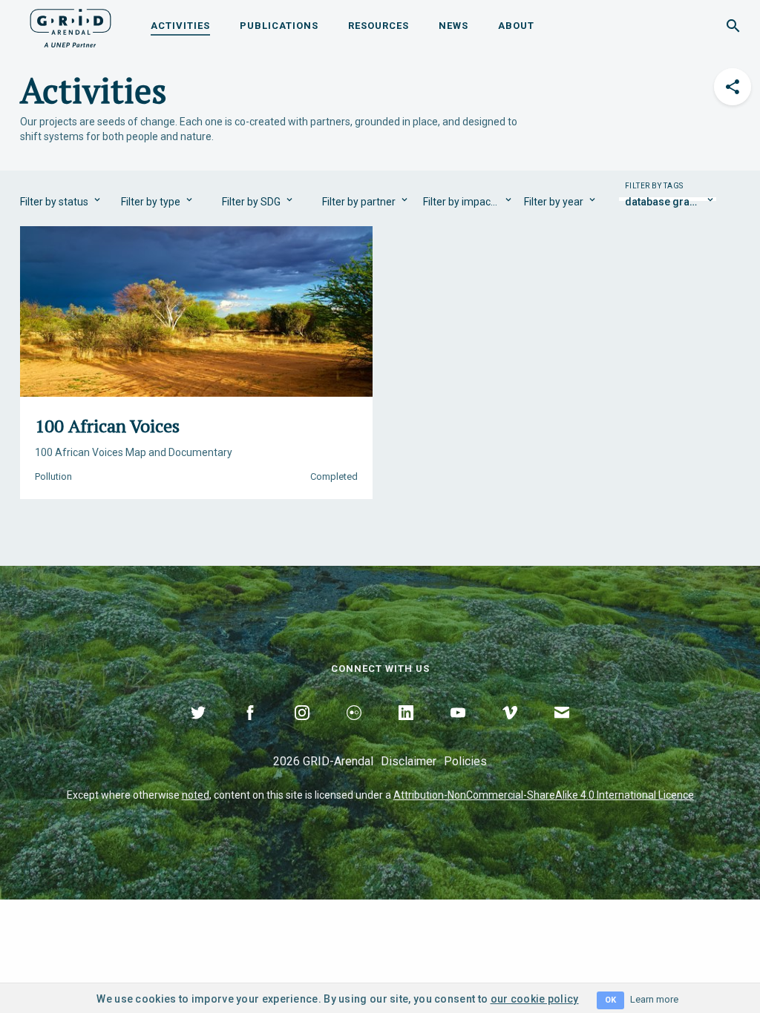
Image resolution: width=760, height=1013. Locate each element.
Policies (465, 761)
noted (195, 795)
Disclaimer (408, 761)
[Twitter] (198, 729)
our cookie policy (535, 999)
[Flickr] (354, 729)
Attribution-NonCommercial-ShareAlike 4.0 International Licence (543, 795)
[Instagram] (302, 729)
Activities (180, 25)
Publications (279, 25)
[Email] (562, 729)
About (516, 25)
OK (610, 1000)
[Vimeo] (510, 729)
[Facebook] (250, 729)
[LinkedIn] (406, 729)
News (453, 25)
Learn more (654, 999)
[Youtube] (458, 729)
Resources (378, 25)
